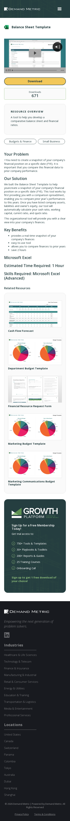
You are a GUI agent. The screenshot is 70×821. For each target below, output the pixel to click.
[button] (59, 9)
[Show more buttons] (62, 70)
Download (35, 81)
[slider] (34, 70)
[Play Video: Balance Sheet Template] (35, 53)
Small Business (51, 141)
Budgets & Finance (20, 141)
